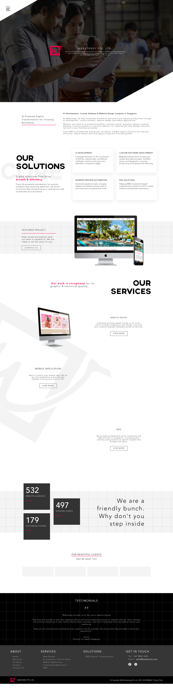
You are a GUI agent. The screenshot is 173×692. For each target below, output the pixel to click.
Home (15, 647)
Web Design (49, 647)
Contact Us (18, 658)
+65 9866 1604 (140, 646)
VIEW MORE (119, 333)
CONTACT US (31, 248)
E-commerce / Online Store (56, 649)
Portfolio (17, 652)
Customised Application (55, 655)
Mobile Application (52, 652)
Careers (16, 655)
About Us (17, 649)
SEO (45, 658)
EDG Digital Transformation (100, 647)
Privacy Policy (158, 670)
